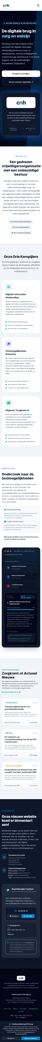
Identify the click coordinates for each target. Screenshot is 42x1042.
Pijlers (15, 1009)
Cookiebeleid (28, 1032)
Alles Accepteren (31, 1038)
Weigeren (10, 1038)
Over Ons (7, 1009)
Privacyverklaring (21, 1034)
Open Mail (29, 916)
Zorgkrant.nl (27, 414)
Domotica (23, 1009)
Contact (21, 1011)
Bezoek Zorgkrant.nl (10, 692)
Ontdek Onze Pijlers (21, 74)
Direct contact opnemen (20, 82)
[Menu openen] (38, 5)
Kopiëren (15, 916)
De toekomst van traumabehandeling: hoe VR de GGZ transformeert (20, 739)
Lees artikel (33, 722)
